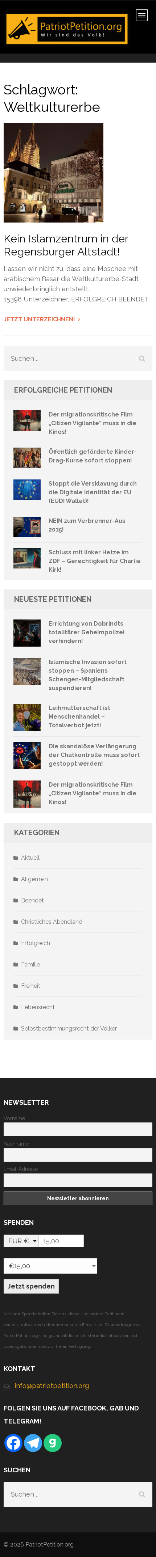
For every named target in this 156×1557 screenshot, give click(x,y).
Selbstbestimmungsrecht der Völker (69, 1028)
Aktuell (30, 857)
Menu (144, 17)
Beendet (32, 900)
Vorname (14, 1118)
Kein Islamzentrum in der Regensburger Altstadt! (66, 245)
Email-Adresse (21, 1169)
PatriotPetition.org (49, 1544)
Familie (30, 964)
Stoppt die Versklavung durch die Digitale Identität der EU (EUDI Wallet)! (93, 492)
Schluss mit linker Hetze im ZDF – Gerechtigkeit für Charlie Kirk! (95, 561)
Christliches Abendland (51, 921)
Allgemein (34, 879)
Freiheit (30, 985)
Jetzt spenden (31, 1286)
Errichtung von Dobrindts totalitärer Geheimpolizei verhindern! (86, 632)
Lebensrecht (38, 1007)
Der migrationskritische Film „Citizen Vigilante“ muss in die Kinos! (92, 423)
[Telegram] (33, 1443)
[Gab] (53, 1443)
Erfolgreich (35, 943)
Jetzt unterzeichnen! (39, 319)
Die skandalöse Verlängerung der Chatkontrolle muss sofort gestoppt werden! (94, 755)
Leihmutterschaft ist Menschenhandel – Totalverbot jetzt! (79, 717)
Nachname (16, 1144)
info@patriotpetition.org (52, 1385)
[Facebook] (13, 1443)
